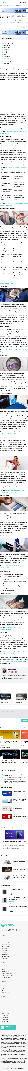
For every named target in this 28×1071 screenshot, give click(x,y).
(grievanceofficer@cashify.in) (7, 1049)
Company (3, 962)
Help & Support (4, 996)
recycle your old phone (17, 661)
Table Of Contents (6, 38)
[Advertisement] (14, 96)
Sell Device (3, 981)
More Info (3, 1010)
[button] (24, 720)
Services (3, 935)
